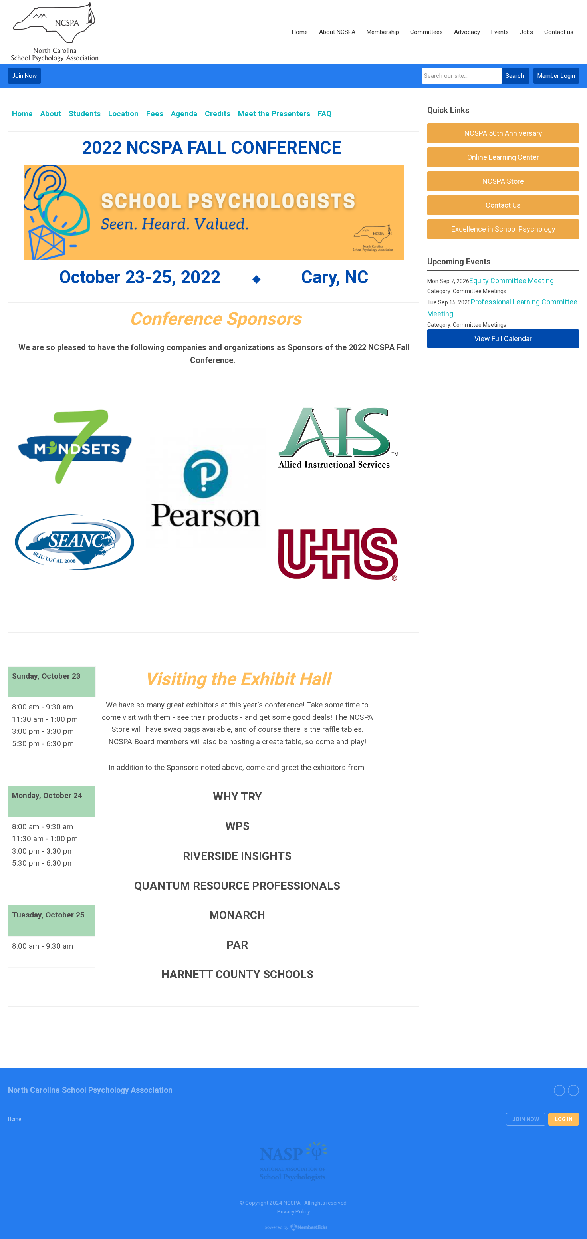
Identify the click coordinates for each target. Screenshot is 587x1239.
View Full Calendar (503, 338)
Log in (564, 1119)
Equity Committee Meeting (511, 280)
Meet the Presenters (274, 113)
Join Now (24, 75)
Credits (217, 113)
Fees (154, 113)
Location (123, 113)
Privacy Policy (293, 1211)
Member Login (556, 75)
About (50, 113)
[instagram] (573, 1090)
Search (515, 75)
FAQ (324, 113)
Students (85, 113)
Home (22, 113)
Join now (525, 1119)
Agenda (184, 113)
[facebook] (559, 1090)
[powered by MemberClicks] (293, 1228)
